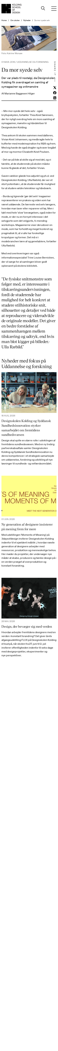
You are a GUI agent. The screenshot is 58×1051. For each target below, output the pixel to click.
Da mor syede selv (42, 20)
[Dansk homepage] (11, 8)
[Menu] (54, 8)
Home (4, 20)
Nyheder (27, 20)
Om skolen (15, 20)
